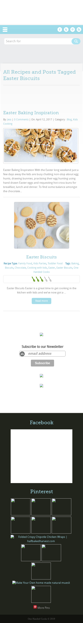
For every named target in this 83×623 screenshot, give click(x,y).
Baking (75, 263)
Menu (7, 29)
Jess (9, 119)
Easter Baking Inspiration (31, 112)
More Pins (43, 607)
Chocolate (20, 267)
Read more (41, 300)
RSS (79, 29)
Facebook (59, 29)
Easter (51, 267)
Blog (69, 119)
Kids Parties (39, 263)
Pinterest (72, 29)
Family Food (25, 263)
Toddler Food (55, 263)
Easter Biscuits (41, 257)
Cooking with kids (37, 267)
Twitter (66, 29)
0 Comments (21, 119)
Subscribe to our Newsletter (42, 347)
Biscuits (9, 267)
